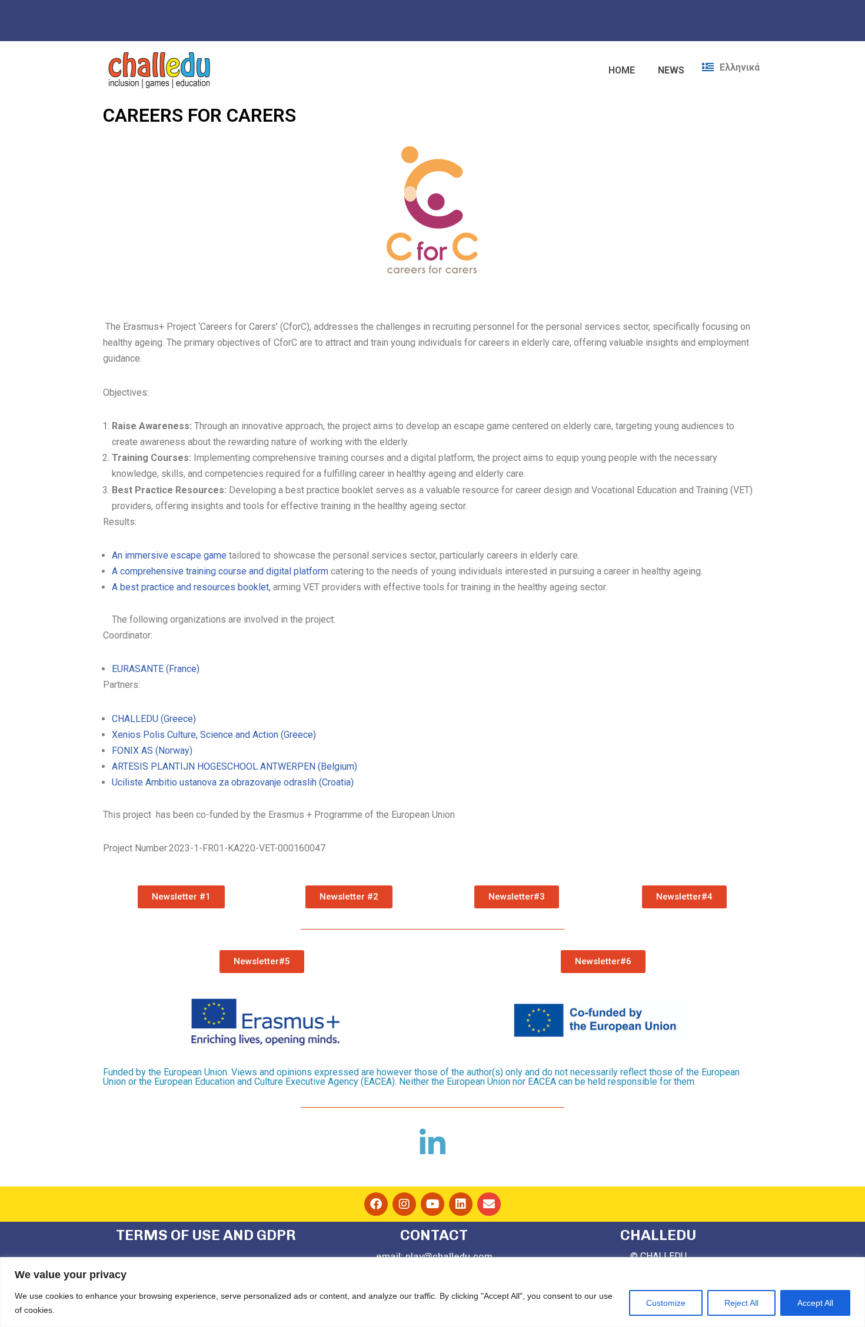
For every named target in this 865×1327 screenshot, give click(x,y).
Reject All (741, 1303)
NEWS (671, 70)
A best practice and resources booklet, (191, 587)
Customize (666, 1303)
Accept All (815, 1303)
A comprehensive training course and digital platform (220, 571)
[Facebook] (376, 1204)
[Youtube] (432, 1204)
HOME (621, 70)
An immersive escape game (169, 555)
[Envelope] (489, 1204)
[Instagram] (404, 1204)
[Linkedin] (461, 1204)
